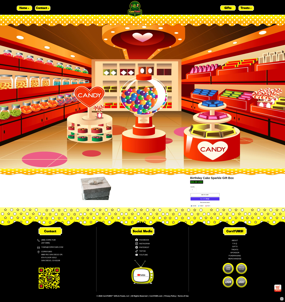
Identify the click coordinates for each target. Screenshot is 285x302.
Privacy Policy (170, 296)
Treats (245, 8)
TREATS (234, 250)
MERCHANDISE (234, 259)
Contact (41, 8)
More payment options (205, 202)
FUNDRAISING (235, 256)
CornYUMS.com (156, 296)
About (235, 240)
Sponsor (234, 253)
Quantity (193, 186)
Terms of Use (183, 296)
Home (23, 8)
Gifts (227, 8)
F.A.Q (235, 243)
